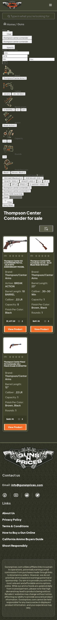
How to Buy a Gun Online (18, 532)
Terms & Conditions (15, 526)
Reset (6, 197)
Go (4, 62)
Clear (9, 34)
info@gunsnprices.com (27, 485)
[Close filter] (8, 30)
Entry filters (16, 197)
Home (10, 24)
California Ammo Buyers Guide (22, 539)
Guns (20, 24)
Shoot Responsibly (15, 545)
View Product (15, 329)
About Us (8, 513)
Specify (10, 47)
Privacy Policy (11, 519)
